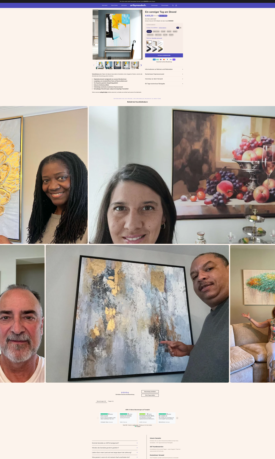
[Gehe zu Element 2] (100, 65)
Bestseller (124, 5)
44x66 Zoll (150, 35)
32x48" (163, 31)
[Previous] (93, 65)
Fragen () (111, 401)
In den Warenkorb (164, 55)
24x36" (149, 31)
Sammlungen (154, 5)
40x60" (175, 31)
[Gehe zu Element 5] (126, 65)
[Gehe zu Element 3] (109, 65)
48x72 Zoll (158, 35)
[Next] (141, 65)
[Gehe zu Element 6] (135, 65)
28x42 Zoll (156, 31)
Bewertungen (164, 5)
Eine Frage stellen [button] (150, 395)
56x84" (171, 35)
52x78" (165, 35)
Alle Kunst (104, 5)
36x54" (169, 31)
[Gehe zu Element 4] (117, 65)
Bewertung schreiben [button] (150, 391)
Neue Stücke (114, 5)
